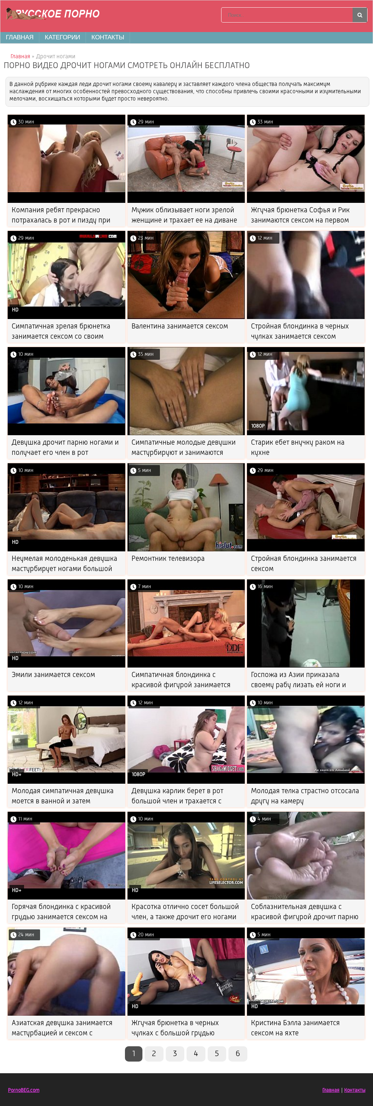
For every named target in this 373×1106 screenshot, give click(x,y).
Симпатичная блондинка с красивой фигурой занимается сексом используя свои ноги (181, 685)
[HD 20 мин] (186, 1014)
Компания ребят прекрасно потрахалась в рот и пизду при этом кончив (61, 221)
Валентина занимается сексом (179, 326)
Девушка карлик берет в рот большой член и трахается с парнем (177, 801)
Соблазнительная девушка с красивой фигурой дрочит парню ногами (304, 917)
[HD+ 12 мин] (66, 782)
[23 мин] (186, 317)
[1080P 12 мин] (306, 434)
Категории (62, 37)
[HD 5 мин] (306, 1014)
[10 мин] (66, 434)
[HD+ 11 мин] (66, 898)
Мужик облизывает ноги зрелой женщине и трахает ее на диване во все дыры (184, 221)
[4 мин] (306, 898)
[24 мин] (66, 1014)
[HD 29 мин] (66, 317)
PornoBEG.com (23, 1090)
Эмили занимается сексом (53, 675)
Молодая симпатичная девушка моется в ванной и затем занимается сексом (63, 801)
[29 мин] (186, 201)
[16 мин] (306, 666)
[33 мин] (306, 201)
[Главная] (55, 15)
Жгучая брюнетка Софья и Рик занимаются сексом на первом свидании (300, 221)
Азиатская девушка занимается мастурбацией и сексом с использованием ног (62, 1033)
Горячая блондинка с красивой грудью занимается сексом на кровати (61, 917)
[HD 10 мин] (66, 550)
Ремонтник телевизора (168, 559)
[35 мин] (186, 434)
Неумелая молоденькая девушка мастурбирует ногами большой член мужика (64, 569)
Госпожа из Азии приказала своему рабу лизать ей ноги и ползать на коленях (298, 685)
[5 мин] (186, 550)
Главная (20, 37)
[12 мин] (306, 317)
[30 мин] (66, 201)
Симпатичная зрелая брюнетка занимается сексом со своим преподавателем (61, 337)
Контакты (107, 37)
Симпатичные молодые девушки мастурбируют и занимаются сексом (183, 453)
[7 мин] (186, 666)
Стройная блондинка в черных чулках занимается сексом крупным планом (300, 337)
